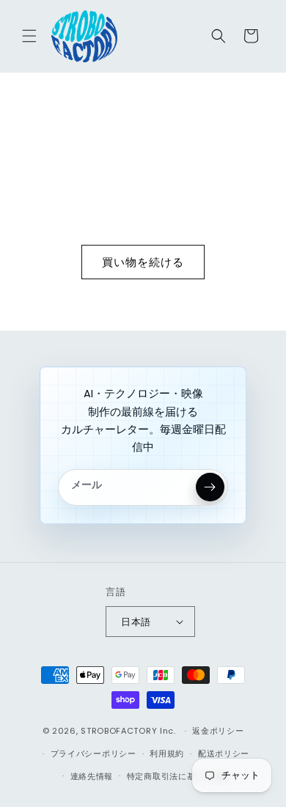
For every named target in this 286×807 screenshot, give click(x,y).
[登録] (210, 487)
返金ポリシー (217, 731)
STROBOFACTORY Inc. (128, 731)
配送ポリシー (223, 753)
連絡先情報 (92, 776)
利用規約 (167, 753)
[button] (29, 36)
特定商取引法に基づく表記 (178, 776)
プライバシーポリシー (93, 753)
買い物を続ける (143, 262)
